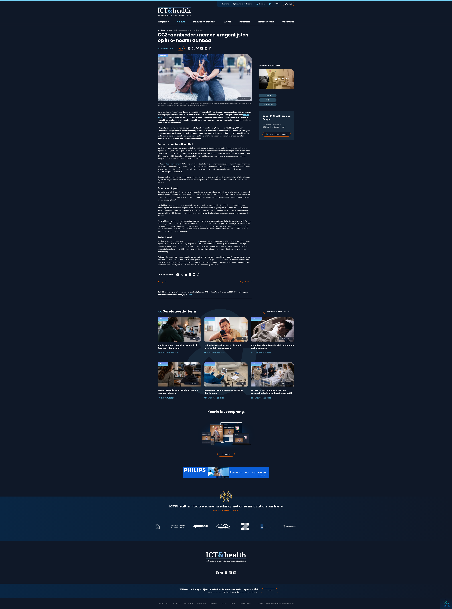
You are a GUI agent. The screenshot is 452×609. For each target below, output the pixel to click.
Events (227, 21)
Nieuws (181, 21)
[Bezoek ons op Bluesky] (221, 572)
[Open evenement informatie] (446, 603)
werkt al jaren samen (171, 164)
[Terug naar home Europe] (174, 11)
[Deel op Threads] (189, 48)
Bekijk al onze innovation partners (226, 510)
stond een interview (191, 241)
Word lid (288, 4)
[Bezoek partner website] (158, 526)
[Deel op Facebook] (201, 48)
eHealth (169, 30)
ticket (190, 294)
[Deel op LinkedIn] (206, 48)
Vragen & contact (163, 603)
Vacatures (288, 21)
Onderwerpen (188, 603)
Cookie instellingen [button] (245, 603)
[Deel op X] (193, 48)
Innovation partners (204, 21)
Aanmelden (269, 590)
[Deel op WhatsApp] (210, 48)
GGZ (267, 100)
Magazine (163, 21)
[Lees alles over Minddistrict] (276, 79)
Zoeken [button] (262, 4)
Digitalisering (267, 104)
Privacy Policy (201, 603)
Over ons (225, 4)
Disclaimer (213, 603)
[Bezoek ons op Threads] (217, 572)
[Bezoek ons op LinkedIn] (230, 572)
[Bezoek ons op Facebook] (226, 572)
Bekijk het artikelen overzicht (278, 311)
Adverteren (176, 603)
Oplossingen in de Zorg (242, 4)
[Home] (158, 30)
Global (233, 603)
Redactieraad (266, 21)
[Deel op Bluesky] (197, 48)
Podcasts (244, 21)
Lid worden (226, 454)
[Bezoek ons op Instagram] (234, 572)
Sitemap (223, 603)
